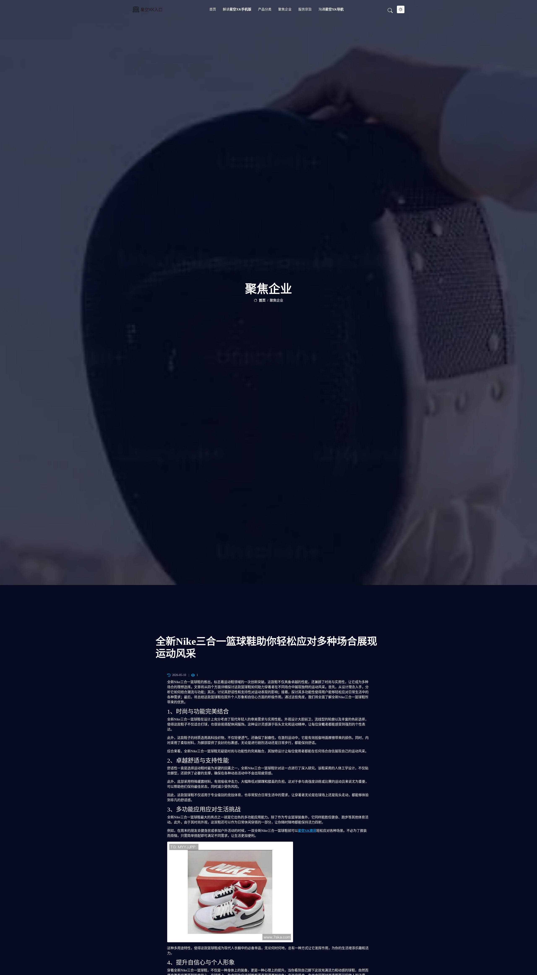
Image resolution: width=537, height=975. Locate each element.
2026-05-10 (179, 675)
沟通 (331, 9)
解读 (237, 9)
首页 (212, 9)
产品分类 (264, 9)
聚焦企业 (285, 9)
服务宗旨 (305, 9)
